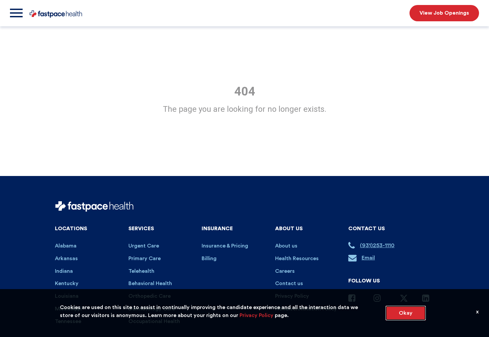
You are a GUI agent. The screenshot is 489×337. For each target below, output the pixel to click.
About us (286, 246)
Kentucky (67, 283)
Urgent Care (143, 246)
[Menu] (16, 13)
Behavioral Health (150, 283)
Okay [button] (405, 313)
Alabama (66, 246)
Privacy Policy (256, 315)
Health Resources (297, 258)
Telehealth (141, 271)
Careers (285, 271)
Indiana (64, 271)
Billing (209, 258)
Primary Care (144, 258)
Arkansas (66, 258)
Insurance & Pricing (225, 246)
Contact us (289, 283)
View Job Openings (444, 13)
